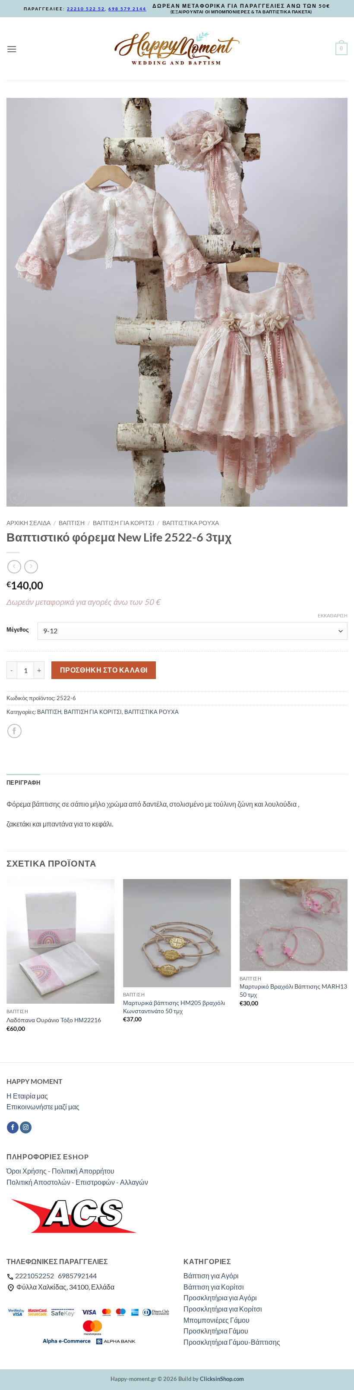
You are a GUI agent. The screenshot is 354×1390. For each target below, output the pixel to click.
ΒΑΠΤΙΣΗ (72, 523)
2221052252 (34, 1275)
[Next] (347, 969)
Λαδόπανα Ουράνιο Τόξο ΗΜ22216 (53, 1020)
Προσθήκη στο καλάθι (104, 670)
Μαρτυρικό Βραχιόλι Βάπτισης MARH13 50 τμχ (293, 990)
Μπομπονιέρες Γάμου (216, 1320)
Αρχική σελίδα (28, 523)
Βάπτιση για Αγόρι (211, 1275)
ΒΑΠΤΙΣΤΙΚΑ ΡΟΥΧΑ (190, 523)
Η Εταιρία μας (27, 1096)
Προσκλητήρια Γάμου (215, 1331)
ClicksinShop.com (222, 1378)
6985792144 (77, 1275)
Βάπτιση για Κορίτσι (213, 1287)
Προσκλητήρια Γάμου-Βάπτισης (231, 1342)
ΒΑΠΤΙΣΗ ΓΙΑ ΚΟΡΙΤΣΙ (123, 523)
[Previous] (6, 969)
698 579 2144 (127, 8)
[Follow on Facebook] (13, 1127)
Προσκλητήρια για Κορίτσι (222, 1309)
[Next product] (14, 566)
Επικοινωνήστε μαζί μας (42, 1106)
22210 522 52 (86, 8)
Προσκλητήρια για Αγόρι (220, 1297)
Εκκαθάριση (333, 615)
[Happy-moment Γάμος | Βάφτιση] (177, 48)
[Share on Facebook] (14, 731)
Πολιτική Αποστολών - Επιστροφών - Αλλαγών (77, 1182)
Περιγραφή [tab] (23, 782)
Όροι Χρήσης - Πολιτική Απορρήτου (60, 1171)
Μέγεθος (17, 630)
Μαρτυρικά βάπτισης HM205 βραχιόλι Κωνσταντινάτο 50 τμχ (174, 1006)
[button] (11, 48)
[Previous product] (31, 566)
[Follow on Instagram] (26, 1127)
